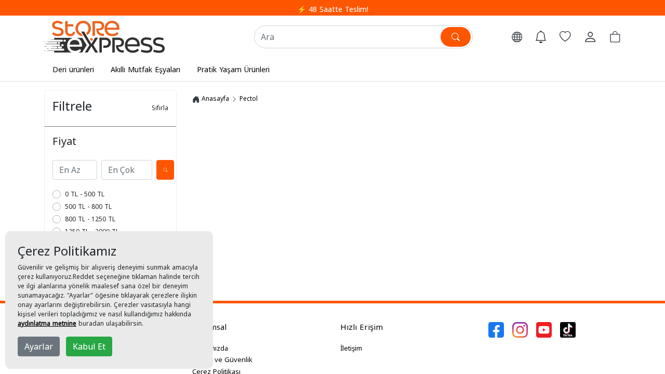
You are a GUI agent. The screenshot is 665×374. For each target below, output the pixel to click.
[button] (517, 37)
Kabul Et (89, 346)
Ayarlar (38, 346)
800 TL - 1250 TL (90, 219)
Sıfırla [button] (160, 107)
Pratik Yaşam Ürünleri (233, 69)
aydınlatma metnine (47, 323)
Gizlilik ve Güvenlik (222, 359)
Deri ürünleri (73, 69)
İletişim (351, 348)
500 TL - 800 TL (88, 206)
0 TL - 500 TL (84, 194)
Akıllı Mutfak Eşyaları (145, 69)
